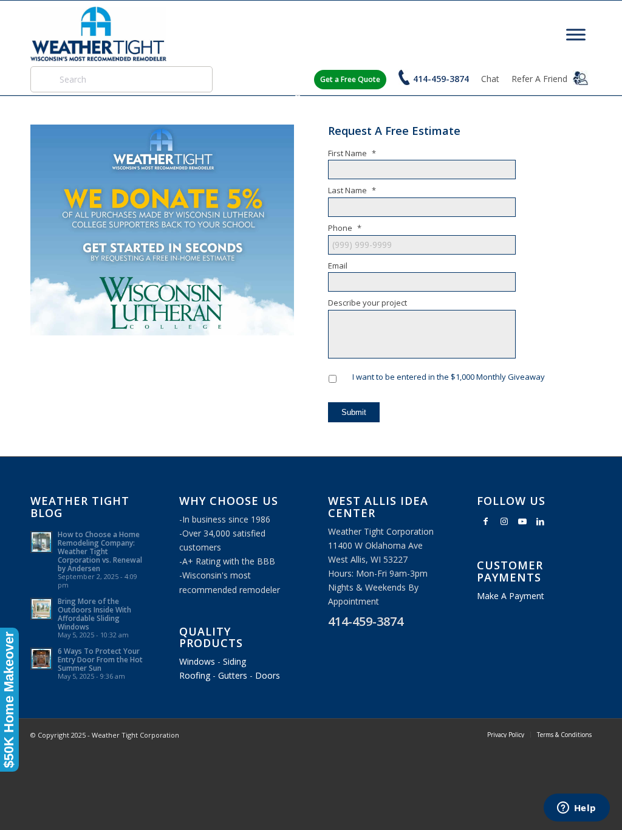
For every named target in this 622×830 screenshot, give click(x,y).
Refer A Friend (540, 78)
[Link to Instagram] (504, 521)
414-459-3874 (441, 78)
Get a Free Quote (350, 79)
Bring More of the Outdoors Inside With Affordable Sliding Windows (94, 613)
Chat (490, 78)
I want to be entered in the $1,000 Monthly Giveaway (448, 376)
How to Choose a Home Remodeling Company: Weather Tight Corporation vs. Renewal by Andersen (100, 551)
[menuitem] (505, 735)
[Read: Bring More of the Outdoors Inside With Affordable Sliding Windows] (41, 609)
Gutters (232, 675)
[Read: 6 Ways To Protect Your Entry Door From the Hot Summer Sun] (41, 659)
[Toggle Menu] (576, 34)
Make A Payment (510, 596)
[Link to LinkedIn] (540, 521)
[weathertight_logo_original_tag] (98, 34)
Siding (234, 661)
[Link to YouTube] (522, 521)
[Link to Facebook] (486, 521)
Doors (267, 675)
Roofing (194, 675)
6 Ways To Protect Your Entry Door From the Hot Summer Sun (100, 659)
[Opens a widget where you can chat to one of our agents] (576, 809)
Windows (197, 661)
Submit (353, 412)
